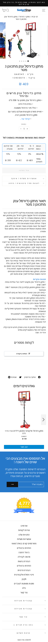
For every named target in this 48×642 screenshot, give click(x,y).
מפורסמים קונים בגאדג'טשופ (24, 543)
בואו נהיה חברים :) (23, 625)
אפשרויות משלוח (24, 539)
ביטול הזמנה (23, 552)
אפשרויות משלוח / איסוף (24, 178)
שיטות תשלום (23, 633)
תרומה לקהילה (24, 556)
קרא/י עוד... (25, 118)
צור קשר (24, 592)
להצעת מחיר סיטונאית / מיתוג (24, 183)
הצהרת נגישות (24, 561)
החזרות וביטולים (24, 548)
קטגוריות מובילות (23, 601)
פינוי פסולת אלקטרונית (24, 574)
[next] (43, 419)
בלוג (24, 588)
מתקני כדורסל (24, 16)
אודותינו (24, 525)
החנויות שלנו (23, 534)
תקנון (24, 579)
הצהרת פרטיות (24, 570)
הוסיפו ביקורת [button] (21, 353)
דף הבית (35, 16)
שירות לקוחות (24, 530)
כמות (24, 124)
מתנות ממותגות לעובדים (24, 583)
